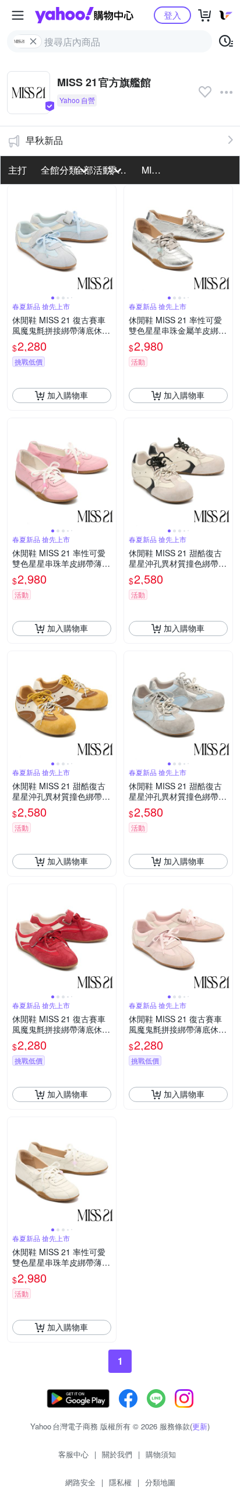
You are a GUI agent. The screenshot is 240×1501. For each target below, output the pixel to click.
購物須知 (161, 1454)
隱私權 (120, 1482)
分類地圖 (160, 1482)
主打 (17, 169)
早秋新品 (44, 140)
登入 (172, 15)
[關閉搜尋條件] (33, 41)
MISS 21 (155, 169)
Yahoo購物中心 (84, 15)
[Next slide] (108, 239)
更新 (199, 1426)
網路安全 (80, 1482)
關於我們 (117, 1454)
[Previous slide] (15, 239)
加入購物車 (67, 395)
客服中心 (73, 1454)
